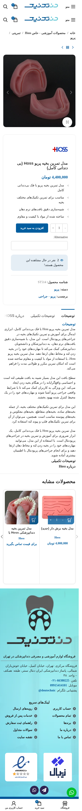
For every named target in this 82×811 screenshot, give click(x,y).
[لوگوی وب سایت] (41, 6)
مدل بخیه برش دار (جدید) (57, 528)
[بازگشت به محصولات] (67, 47)
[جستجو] (5, 6)
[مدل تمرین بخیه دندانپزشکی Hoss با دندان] (21, 507)
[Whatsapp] (34, 790)
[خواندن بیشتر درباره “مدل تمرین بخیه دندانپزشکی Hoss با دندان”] (34, 520)
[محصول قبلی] (72, 47)
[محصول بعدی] (62, 47)
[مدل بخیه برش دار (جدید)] (57, 507)
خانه (72, 33)
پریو (72, 38)
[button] (71, 92)
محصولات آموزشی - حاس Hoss (45, 33)
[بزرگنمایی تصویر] (67, 122)
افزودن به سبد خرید (32, 228)
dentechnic (48, 690)
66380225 (63, 680)
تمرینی (16, 33)
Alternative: (60, 237)
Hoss (57, 537)
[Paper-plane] (44, 790)
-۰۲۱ (54, 680)
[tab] (68, 315)
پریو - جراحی (47, 296)
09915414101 (58, 685)
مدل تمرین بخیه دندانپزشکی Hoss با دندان (22, 533)
